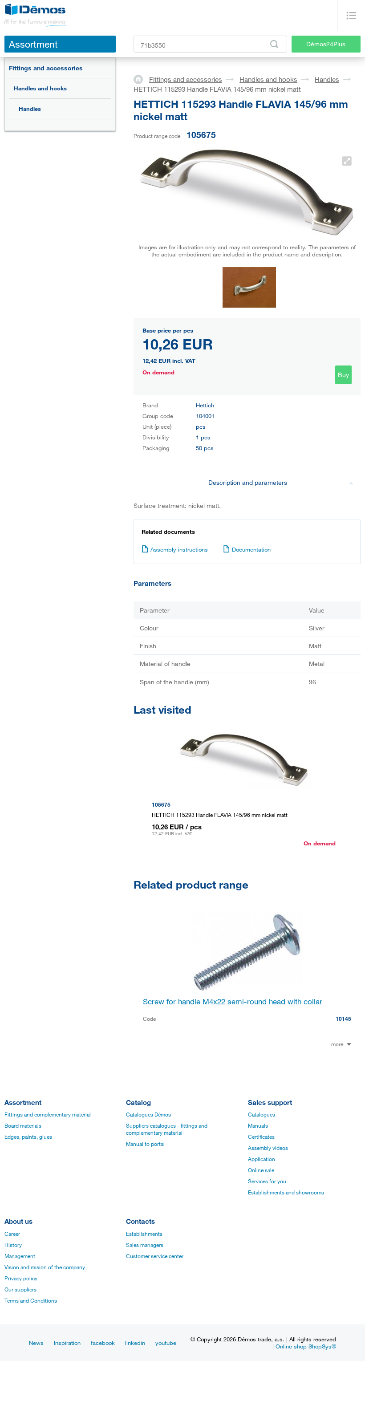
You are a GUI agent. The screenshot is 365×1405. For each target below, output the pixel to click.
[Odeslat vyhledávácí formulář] (274, 44)
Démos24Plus (325, 44)
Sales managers (144, 1244)
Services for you (267, 1181)
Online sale (261, 1170)
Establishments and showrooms (286, 1192)
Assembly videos (268, 1147)
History (13, 1244)
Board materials (22, 1125)
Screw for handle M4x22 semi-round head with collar (232, 1001)
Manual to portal (145, 1143)
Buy (343, 374)
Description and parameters (247, 482)
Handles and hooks (40, 88)
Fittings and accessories (46, 68)
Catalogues (261, 1114)
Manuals (258, 1125)
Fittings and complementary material (47, 1114)
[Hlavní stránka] (141, 79)
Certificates (261, 1136)
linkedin (135, 1342)
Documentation (251, 549)
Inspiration (67, 1342)
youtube (165, 1342)
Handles (30, 108)
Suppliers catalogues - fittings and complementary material (166, 1129)
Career (12, 1233)
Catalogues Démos (148, 1114)
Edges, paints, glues (28, 1136)
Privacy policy (20, 1278)
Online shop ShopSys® (306, 1346)
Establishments (144, 1233)
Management (19, 1255)
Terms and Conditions (30, 1300)
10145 (343, 1018)
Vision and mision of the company (44, 1267)
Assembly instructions (179, 549)
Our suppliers (20, 1289)
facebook (103, 1342)
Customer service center (154, 1255)
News (36, 1342)
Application (261, 1158)
